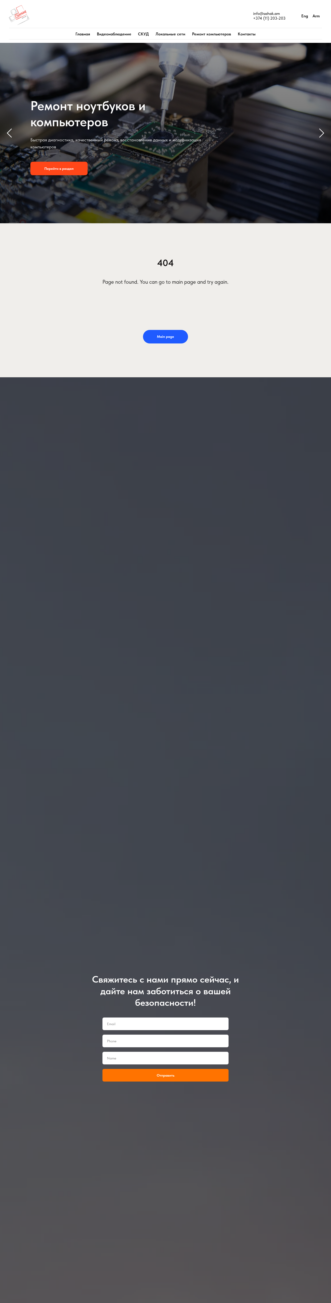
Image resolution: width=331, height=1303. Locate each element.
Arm (316, 16)
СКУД (143, 34)
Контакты (247, 34)
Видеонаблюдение (114, 34)
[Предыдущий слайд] (9, 133)
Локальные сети (170, 34)
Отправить (166, 1075)
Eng (304, 16)
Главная (82, 34)
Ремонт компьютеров (211, 34)
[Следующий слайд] (321, 133)
